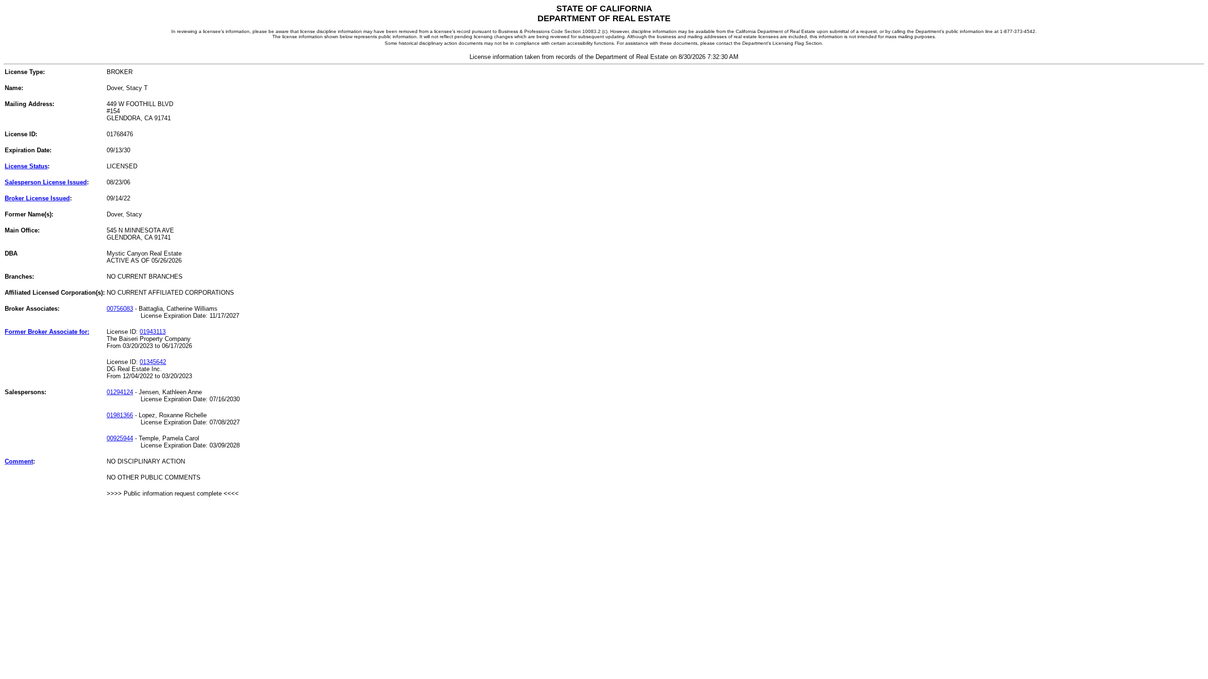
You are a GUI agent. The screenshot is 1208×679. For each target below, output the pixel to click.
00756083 (120, 308)
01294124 (120, 392)
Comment (19, 461)
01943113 (153, 331)
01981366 (120, 415)
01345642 (153, 361)
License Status (26, 166)
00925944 (120, 438)
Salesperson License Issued (46, 182)
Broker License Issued (37, 198)
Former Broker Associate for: (47, 331)
